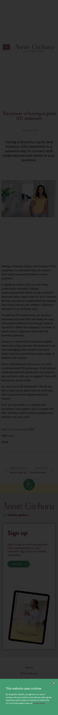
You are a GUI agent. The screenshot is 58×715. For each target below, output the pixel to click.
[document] (29, 357)
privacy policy (39, 703)
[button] (54, 683)
